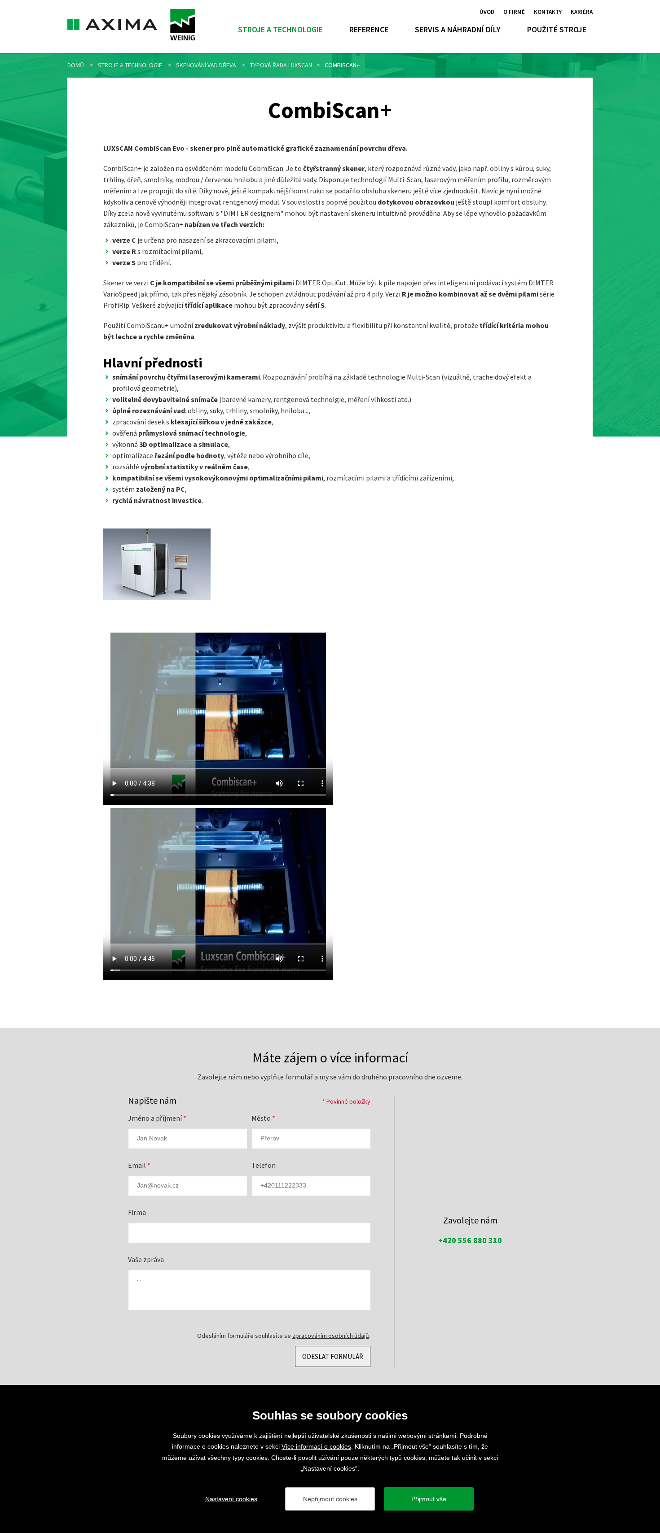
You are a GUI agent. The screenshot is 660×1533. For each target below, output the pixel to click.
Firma (137, 1212)
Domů (75, 65)
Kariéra (582, 11)
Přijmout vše (428, 1498)
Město (263, 1118)
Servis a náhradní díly (458, 29)
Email (139, 1165)
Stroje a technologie (280, 29)
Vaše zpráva (146, 1259)
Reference (368, 29)
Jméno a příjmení (157, 1118)
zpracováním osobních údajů (330, 1336)
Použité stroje (556, 29)
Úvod (487, 11)
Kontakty (548, 11)
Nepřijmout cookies (330, 1498)
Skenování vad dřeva (206, 65)
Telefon (263, 1165)
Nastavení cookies (231, 1498)
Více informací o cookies (316, 1446)
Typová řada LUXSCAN (281, 65)
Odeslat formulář (332, 1356)
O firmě (514, 11)
